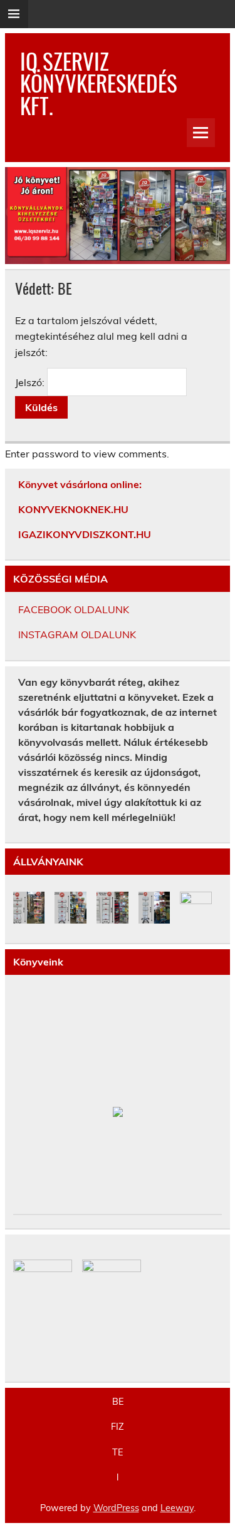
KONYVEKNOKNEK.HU (73, 509)
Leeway (177, 1508)
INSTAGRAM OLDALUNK (77, 634)
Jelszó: (31, 382)
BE (117, 1401)
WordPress (116, 1508)
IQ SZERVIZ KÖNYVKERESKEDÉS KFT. (98, 82)
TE (117, 1452)
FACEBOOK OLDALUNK (73, 609)
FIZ (117, 1426)
